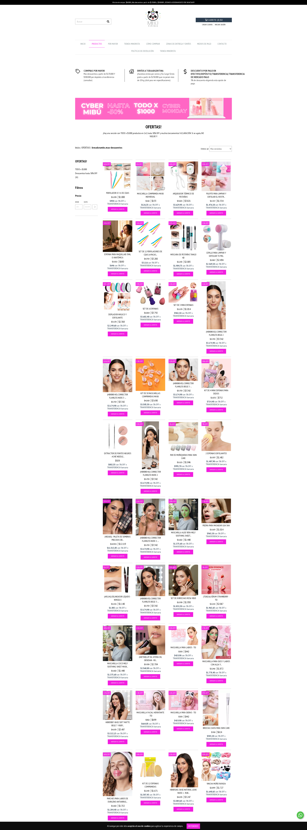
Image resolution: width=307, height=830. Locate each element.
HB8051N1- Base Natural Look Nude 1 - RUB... (183, 791)
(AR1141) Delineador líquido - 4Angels (117, 598)
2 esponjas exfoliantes (216, 453)
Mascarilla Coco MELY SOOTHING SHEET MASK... (117, 665)
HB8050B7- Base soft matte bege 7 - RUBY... (118, 724)
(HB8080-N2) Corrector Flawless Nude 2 (150, 473)
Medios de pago (204, 43)
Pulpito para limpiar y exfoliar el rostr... (216, 195)
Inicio (83, 43)
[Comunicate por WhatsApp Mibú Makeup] (300, 815)
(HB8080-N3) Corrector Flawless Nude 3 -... (117, 396)
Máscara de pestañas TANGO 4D (183, 256)
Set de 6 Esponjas (150, 308)
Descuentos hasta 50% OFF (86, 173)
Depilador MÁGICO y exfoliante (117, 316)
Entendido (193, 826)
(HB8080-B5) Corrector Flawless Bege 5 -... (150, 600)
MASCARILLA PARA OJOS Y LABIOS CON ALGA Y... (216, 663)
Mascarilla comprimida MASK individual (150, 195)
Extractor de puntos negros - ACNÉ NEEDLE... (117, 455)
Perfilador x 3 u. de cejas (117, 193)
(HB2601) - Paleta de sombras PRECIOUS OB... (117, 538)
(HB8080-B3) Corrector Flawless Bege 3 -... (183, 385)
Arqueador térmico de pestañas (183, 195)
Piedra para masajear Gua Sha (216, 525)
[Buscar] (108, 21)
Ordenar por (205, 149)
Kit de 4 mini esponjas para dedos (216, 392)
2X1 (76, 177)
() (215, 20)
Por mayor (113, 43)
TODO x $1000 (81, 169)
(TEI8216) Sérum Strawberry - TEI (216, 598)
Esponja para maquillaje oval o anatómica (117, 256)
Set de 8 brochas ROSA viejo (183, 598)
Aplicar (94, 206)
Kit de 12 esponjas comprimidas (150, 785)
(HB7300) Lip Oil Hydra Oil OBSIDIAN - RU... (150, 659)
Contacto (222, 43)
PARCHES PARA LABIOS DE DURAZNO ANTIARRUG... (117, 800)
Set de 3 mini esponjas (183, 305)
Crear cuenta (207, 24)
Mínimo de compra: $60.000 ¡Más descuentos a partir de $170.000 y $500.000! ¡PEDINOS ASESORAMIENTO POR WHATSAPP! (153, 2)
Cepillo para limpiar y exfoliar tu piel (216, 254)
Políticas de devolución (142, 51)
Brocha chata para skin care (216, 728)
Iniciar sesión (220, 24)
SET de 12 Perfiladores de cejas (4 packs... (150, 253)
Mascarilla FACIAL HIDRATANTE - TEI (150, 714)
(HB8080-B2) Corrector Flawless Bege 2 (216, 333)
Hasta (86, 202)
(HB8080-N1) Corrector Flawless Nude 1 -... (150, 539)
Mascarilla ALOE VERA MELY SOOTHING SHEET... (183, 534)
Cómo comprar (153, 43)
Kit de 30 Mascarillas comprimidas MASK (150, 395)
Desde (77, 202)
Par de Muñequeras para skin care (183, 457)
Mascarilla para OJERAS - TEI (183, 712)
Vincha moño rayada (216, 783)
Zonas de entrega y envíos (178, 43)
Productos (97, 43)
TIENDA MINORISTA (132, 43)
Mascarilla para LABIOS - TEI (183, 647)
